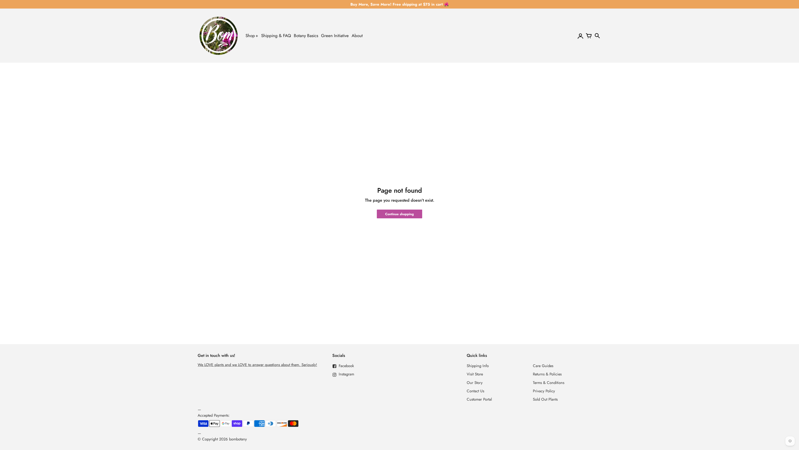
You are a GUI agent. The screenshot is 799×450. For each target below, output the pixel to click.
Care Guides (543, 366)
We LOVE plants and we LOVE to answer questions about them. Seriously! (257, 365)
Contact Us (475, 391)
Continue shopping (399, 214)
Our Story (475, 382)
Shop (250, 35)
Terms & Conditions (548, 382)
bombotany (238, 439)
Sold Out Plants (545, 399)
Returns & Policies (547, 374)
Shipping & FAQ (276, 35)
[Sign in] (580, 35)
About (357, 35)
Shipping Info (478, 366)
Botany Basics (306, 35)
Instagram (346, 374)
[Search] (597, 35)
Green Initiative (335, 35)
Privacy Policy (544, 391)
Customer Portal (479, 399)
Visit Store (475, 374)
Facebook (346, 366)
